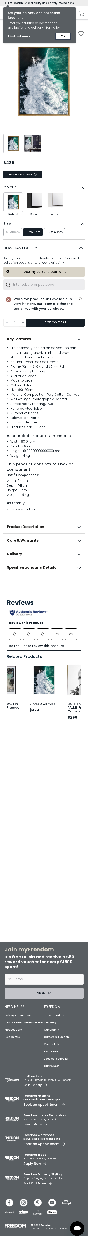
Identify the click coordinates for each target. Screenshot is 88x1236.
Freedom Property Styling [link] (42, 1174)
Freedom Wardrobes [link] (38, 1135)
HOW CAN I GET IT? (20, 248)
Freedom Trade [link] (34, 1155)
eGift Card (51, 1051)
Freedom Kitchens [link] (36, 1095)
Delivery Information (18, 1015)
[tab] (44, 339)
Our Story (50, 1022)
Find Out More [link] (34, 1183)
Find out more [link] (19, 36)
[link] (44, 584)
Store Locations (54, 1015)
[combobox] (44, 284)
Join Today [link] (32, 1085)
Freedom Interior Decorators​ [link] (44, 1115)
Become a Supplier (56, 1058)
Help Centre (12, 1037)
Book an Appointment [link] (41, 1104)
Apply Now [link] (32, 1163)
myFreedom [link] (32, 1076)
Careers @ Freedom (57, 1037)
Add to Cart (55, 322)
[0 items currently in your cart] (80, 13)
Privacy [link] (62, 1228)
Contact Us (51, 1044)
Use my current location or (46, 271)
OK (63, 36)
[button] (44, 248)
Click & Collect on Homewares (24, 1022)
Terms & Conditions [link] (44, 1228)
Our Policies (51, 1066)
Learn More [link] (32, 1124)
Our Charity (51, 1030)
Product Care (13, 1030)
